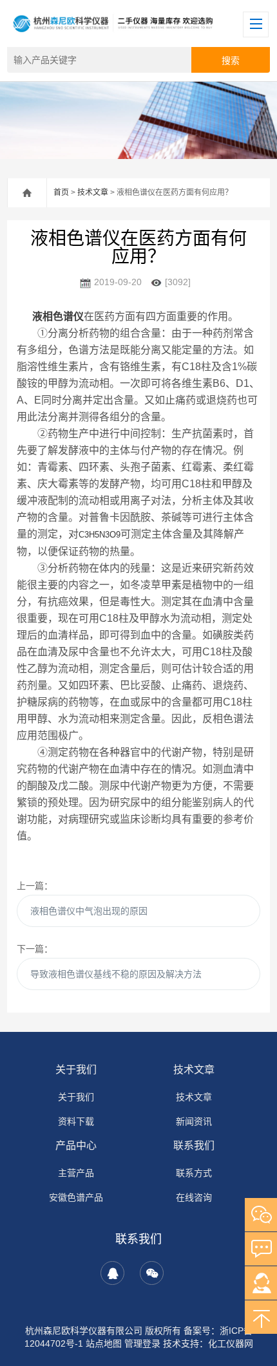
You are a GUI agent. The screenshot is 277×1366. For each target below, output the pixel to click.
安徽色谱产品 (76, 1197)
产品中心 (76, 1145)
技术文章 (92, 192)
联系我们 (194, 1145)
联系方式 (194, 1173)
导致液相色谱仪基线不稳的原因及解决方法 (116, 974)
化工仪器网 (230, 1343)
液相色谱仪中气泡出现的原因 (89, 911)
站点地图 (104, 1343)
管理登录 (142, 1343)
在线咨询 (194, 1197)
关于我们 (76, 1069)
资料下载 (76, 1121)
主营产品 (76, 1173)
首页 (61, 192)
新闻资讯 (194, 1121)
